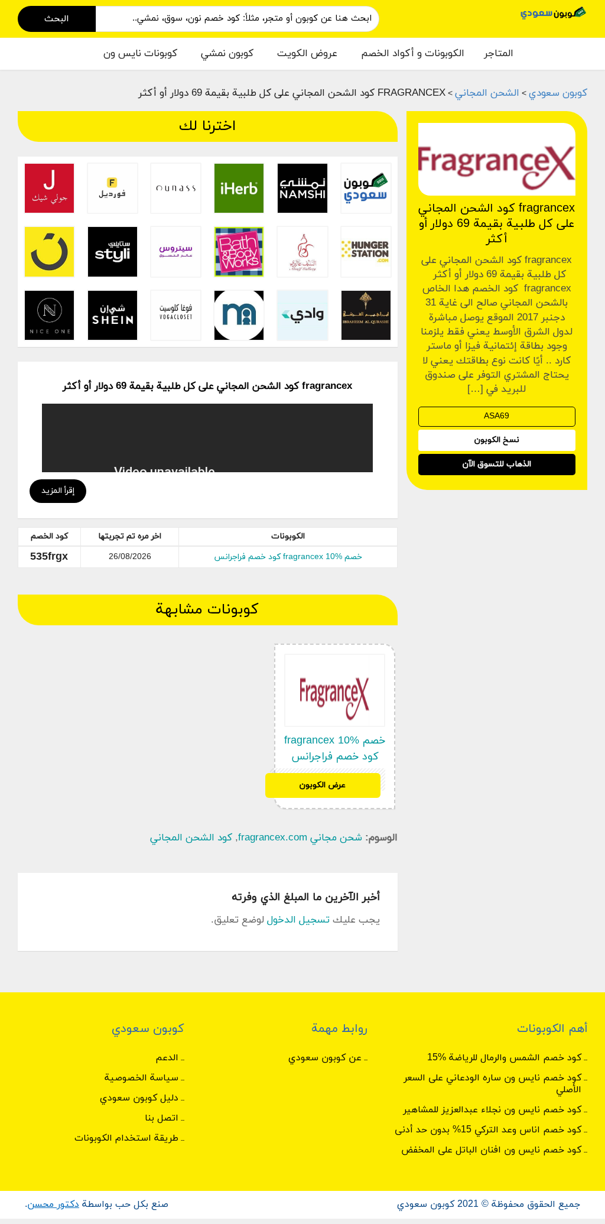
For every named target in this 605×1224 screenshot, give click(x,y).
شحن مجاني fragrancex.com (300, 838)
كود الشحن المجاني (191, 838)
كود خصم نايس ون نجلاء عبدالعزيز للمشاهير (492, 1109)
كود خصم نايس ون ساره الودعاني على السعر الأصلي (492, 1084)
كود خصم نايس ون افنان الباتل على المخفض (491, 1150)
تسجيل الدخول (298, 920)
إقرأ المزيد (57, 490)
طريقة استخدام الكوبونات (126, 1138)
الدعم (166, 1057)
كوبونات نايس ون (140, 54)
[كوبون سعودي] (553, 12)
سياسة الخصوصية (141, 1078)
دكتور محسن (53, 1204)
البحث (56, 18)
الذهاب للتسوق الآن (497, 464)
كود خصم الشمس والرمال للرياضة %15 (504, 1057)
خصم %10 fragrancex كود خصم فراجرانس (288, 557)
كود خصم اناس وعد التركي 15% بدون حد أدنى (488, 1130)
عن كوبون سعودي (325, 1057)
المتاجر (498, 54)
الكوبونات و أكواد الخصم (412, 54)
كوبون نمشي (227, 54)
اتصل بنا (161, 1118)
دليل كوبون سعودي (139, 1098)
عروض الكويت (307, 54)
